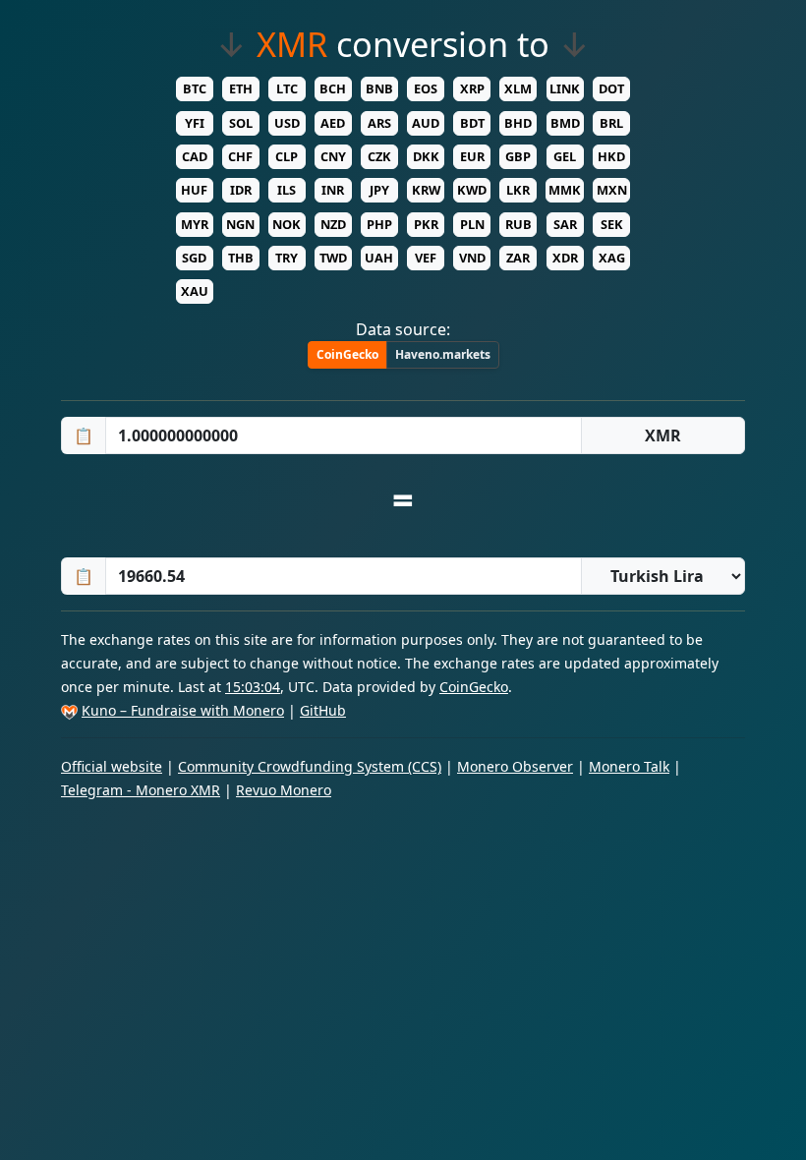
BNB (379, 88)
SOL (241, 123)
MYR (194, 224)
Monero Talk (629, 766)
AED (332, 123)
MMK (564, 190)
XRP (472, 88)
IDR (241, 190)
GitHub (323, 710)
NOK (286, 224)
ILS (286, 190)
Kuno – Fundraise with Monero (183, 710)
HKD (611, 156)
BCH (332, 88)
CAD (194, 156)
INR (332, 190)
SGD (194, 257)
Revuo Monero (283, 790)
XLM (518, 88)
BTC (194, 88)
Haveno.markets (442, 354)
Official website (111, 766)
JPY (379, 190)
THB (241, 257)
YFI (194, 123)
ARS (379, 123)
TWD (333, 257)
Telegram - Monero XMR (140, 790)
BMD (565, 123)
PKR (426, 224)
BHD (518, 123)
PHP (379, 224)
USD (287, 123)
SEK (612, 224)
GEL (564, 156)
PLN (472, 224)
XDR (565, 257)
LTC (287, 88)
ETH (241, 88)
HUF (194, 190)
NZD (333, 224)
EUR (472, 156)
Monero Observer (515, 766)
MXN (612, 190)
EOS (425, 88)
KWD (472, 190)
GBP (518, 156)
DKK (426, 156)
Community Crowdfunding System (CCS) (309, 766)
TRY (286, 257)
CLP (286, 156)
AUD (425, 123)
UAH (379, 257)
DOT (611, 88)
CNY (333, 156)
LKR (518, 190)
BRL (611, 123)
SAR (565, 224)
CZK (379, 156)
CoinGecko (347, 354)
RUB (518, 224)
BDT (472, 123)
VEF (425, 257)
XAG (612, 257)
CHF (240, 156)
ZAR (518, 257)
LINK (564, 88)
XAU (194, 291)
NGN (240, 224)
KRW (426, 190)
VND (472, 257)
